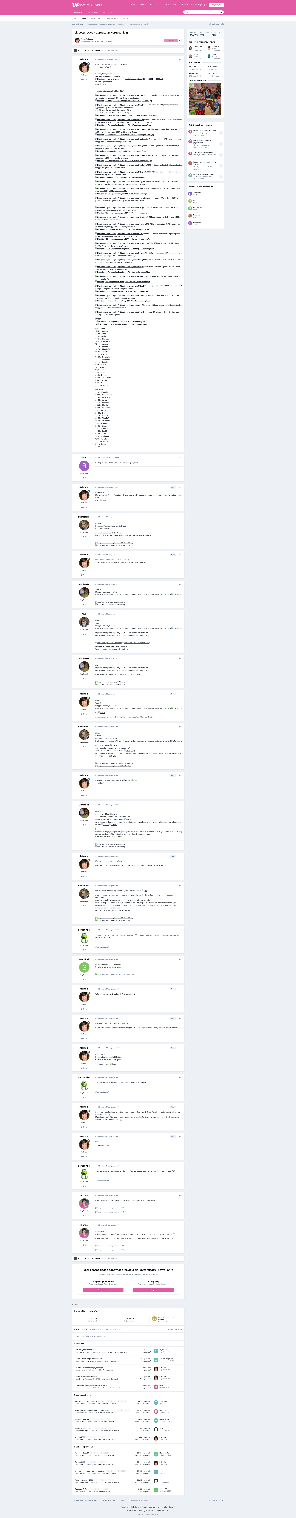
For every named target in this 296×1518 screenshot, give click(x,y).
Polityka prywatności (139, 1507)
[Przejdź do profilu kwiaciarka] (84, 525)
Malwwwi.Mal (164, 1419)
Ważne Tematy (107, 12)
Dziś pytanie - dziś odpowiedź (109, 1388)
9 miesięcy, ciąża (105, 1491)
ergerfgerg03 (198, 222)
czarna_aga (83, 1431)
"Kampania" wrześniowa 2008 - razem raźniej (92, 1410)
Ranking (125, 18)
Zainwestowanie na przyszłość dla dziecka (91, 1386)
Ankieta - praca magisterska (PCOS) (88, 1359)
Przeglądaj (78, 12)
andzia (81, 1413)
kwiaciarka (83, 517)
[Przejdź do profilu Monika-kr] (84, 592)
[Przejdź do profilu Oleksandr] (156, 1402)
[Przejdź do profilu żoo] (190, 201)
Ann (84, 614)
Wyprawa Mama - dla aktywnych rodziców (111, 649)
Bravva (81, 1379)
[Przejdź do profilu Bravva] (156, 1386)
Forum (98, 4)
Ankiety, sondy (116, 1361)
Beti (84, 457)
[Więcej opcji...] (180, 59)
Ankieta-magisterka (86, 1361)
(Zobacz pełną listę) (175, 1329)
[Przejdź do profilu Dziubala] (77, 40)
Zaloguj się (153, 1290)
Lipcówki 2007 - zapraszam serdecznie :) (90, 1401)
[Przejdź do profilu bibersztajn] (156, 1411)
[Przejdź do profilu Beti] (84, 466)
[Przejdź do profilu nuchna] (84, 1203)
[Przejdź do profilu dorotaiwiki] (84, 938)
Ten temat (212, 12)
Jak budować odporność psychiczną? (89, 1368)
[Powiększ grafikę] (129, 79)
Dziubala (89, 39)
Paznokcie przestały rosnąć (203, 174)
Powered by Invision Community (148, 1514)
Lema (214, 54)
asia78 (196, 54)
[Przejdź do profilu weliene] (154, 1318)
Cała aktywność (92, 12)
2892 (127, 1410)
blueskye (82, 1352)
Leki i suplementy (171, 4)
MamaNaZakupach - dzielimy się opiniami (111, 647)
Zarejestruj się (216, 5)
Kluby (75, 18)
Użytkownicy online (111, 18)
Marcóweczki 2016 (82, 1419)
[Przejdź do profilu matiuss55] (156, 1490)
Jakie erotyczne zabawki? (84, 1350)
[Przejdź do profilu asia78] (190, 56)
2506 (103, 1437)
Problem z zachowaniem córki (86, 1377)
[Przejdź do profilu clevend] (190, 141)
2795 (106, 1419)
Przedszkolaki (108, 1370)
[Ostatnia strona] (102, 50)
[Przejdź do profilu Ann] (84, 622)
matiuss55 (163, 1489)
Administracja (95, 18)
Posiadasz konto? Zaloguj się (194, 5)
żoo (194, 200)
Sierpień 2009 (80, 1437)
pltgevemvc (197, 207)
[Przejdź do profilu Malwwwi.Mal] (156, 1420)
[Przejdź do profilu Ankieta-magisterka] (156, 1360)
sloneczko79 (83, 959)
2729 (111, 1428)
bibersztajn (163, 1410)
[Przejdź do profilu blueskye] (190, 153)
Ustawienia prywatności (158, 1507)
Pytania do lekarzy (138, 4)
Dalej (97, 50)
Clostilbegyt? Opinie (82, 1489)
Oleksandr (163, 1401)
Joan (81, 1439)
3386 (123, 1401)
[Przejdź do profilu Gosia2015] (190, 175)
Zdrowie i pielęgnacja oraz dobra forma (114, 1352)
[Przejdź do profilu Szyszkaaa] (156, 1351)
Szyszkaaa (163, 1350)
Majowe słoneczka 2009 (84, 1428)
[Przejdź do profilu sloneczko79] (84, 967)
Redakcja (196, 215)
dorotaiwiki (84, 930)
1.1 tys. (85, 79)
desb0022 (197, 193)
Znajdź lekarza (155, 4)
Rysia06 (82, 1491)
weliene (161, 1319)
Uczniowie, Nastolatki (105, 42)
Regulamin (125, 1507)
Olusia (81, 1422)
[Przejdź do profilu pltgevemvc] (190, 208)
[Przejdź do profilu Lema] (209, 56)
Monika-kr (84, 584)
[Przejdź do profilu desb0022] (190, 194)
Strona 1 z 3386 (113, 50)
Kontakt (172, 1507)
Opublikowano (107, 59)
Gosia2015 (197, 177)
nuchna (84, 1195)
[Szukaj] (221, 12)
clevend (82, 1370)
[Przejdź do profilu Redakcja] (190, 216)
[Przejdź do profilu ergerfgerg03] (190, 223)
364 (106, 1489)
